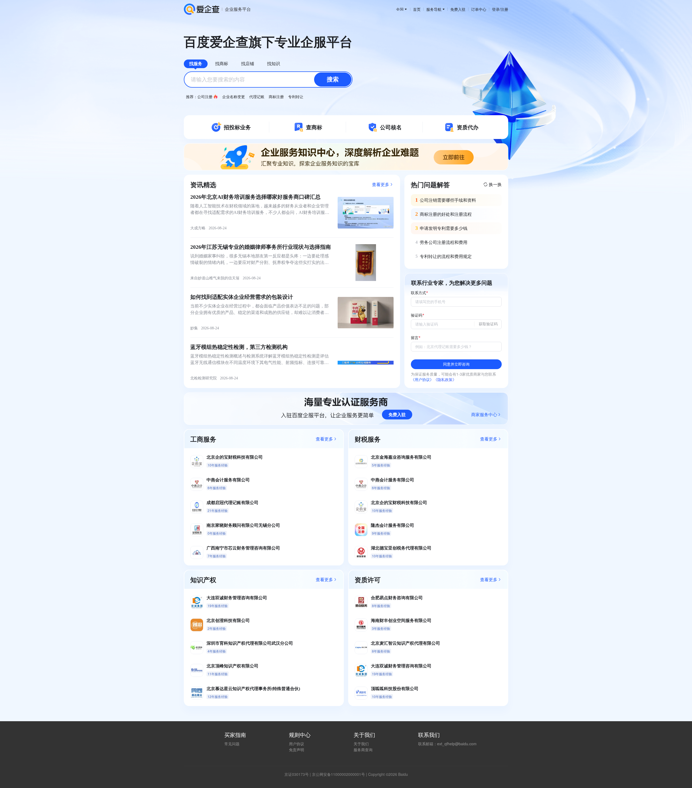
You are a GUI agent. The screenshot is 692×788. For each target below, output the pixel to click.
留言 (414, 338)
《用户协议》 (422, 379)
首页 (417, 9)
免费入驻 (457, 9)
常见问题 (231, 743)
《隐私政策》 (445, 379)
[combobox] (268, 79)
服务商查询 (363, 749)
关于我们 (361, 743)
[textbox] (268, 79)
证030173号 (298, 774)
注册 (504, 9)
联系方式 (418, 293)
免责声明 (296, 749)
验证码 (416, 315)
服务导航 (433, 9)
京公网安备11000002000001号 (338, 774)
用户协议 (296, 743)
